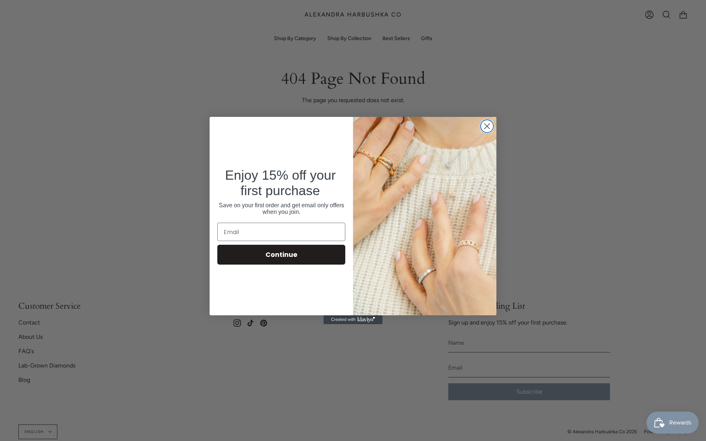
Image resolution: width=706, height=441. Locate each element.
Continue (281, 254)
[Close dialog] (487, 126)
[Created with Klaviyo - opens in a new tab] (353, 319)
